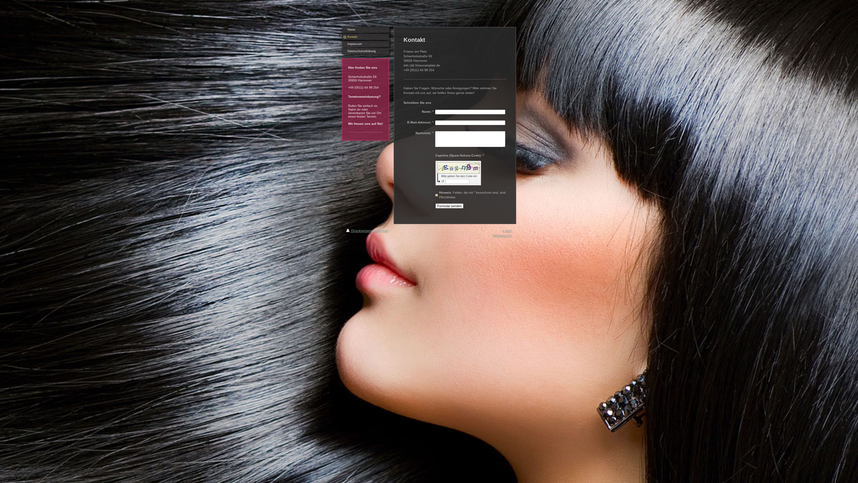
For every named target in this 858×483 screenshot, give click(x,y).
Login (507, 231)
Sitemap (381, 231)
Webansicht (502, 236)
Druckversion (361, 231)
